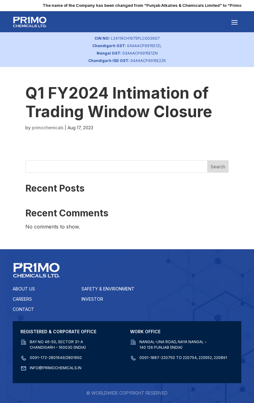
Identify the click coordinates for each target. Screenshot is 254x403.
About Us (24, 288)
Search (218, 166)
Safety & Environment (107, 288)
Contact (23, 309)
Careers (22, 299)
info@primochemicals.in (55, 367)
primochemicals (48, 127)
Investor (92, 299)
